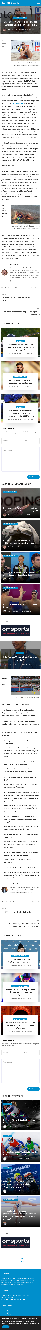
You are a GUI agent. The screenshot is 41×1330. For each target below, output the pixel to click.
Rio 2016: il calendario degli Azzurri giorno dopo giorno (22, 313)
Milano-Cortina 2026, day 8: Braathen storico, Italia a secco (20, 960)
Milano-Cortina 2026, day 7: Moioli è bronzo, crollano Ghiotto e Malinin (20, 992)
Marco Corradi (10, 29)
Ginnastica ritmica (10, 1200)
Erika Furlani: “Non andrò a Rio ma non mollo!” (17, 298)
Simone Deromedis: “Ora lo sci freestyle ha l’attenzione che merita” (20, 1153)
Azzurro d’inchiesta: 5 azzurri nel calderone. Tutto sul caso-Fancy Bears (19, 541)
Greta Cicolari (18, 103)
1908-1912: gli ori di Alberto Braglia (16, 912)
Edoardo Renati (16, 353)
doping (3, 287)
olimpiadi (4, 902)
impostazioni (35, 1323)
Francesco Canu (15, 419)
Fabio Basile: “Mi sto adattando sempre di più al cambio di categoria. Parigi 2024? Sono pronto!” (20, 413)
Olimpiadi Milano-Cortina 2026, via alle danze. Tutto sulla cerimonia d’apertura (20, 1025)
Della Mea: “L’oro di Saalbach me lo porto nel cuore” (20, 1121)
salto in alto (13, 902)
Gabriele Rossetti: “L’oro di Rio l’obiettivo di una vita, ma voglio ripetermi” (20, 347)
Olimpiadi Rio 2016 (20, 17)
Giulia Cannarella (13, 611)
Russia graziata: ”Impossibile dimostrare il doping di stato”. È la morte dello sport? (20, 509)
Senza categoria (20, 1019)
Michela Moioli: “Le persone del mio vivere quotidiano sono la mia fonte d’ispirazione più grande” (18, 1184)
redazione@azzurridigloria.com (15, 1299)
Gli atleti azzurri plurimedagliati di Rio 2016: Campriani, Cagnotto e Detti (19, 573)
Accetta (6, 1327)
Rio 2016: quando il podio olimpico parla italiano (20, 605)
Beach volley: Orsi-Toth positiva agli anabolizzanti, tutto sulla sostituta (24, 925)
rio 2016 (15, 287)
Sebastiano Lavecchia (14, 579)
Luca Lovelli (11, 665)
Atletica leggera (20, 377)
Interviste (20, 341)
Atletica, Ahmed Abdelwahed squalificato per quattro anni (21, 381)
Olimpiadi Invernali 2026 (20, 955)
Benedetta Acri (15, 386)
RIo (9, 287)
